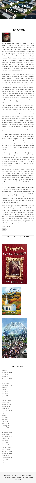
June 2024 (5, 374)
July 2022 (4, 389)
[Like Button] (4, 229)
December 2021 (7, 404)
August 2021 (5, 413)
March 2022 (5, 398)
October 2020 (6, 434)
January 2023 (6, 376)
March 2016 (5, 445)
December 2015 (7, 451)
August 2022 (5, 387)
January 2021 (6, 428)
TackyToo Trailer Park (18, 8)
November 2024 (7, 372)
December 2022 (7, 379)
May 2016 (5, 440)
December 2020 (7, 430)
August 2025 (5, 370)
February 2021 (6, 426)
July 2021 (4, 415)
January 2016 (6, 449)
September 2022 (7, 385)
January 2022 (6, 402)
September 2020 (7, 436)
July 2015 (4, 462)
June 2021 (5, 417)
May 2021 (5, 419)
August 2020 (5, 438)
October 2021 (6, 408)
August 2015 (5, 460)
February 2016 (6, 447)
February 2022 (6, 400)
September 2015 (7, 458)
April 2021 (5, 421)
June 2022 (5, 391)
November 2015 (7, 453)
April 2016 (5, 443)
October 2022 (6, 383)
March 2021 (5, 423)
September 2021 (7, 411)
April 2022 (5, 396)
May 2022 (5, 394)
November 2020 (7, 432)
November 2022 (7, 381)
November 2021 (7, 406)
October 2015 (6, 455)
